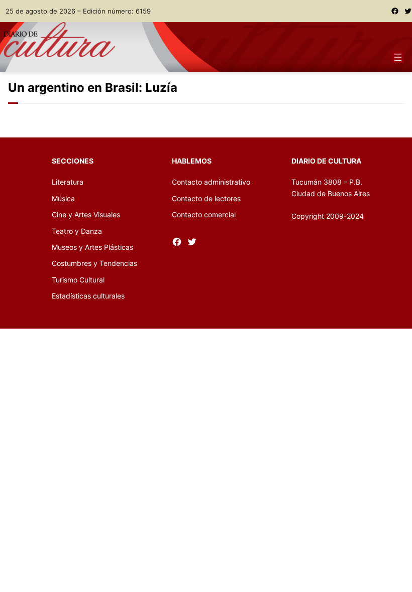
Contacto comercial (204, 214)
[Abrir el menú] (398, 57)
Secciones (72, 161)
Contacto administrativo (211, 182)
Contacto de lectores (206, 198)
